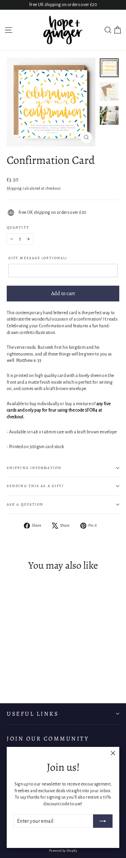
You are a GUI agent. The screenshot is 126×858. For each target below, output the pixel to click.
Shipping (14, 188)
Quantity (18, 227)
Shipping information (34, 467)
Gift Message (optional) (37, 258)
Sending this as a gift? (35, 485)
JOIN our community (48, 738)
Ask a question (25, 504)
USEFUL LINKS (32, 714)
